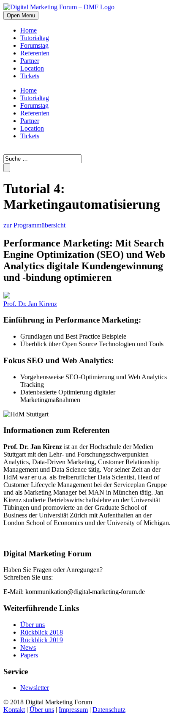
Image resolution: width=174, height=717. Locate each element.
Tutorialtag (34, 37)
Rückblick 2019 (41, 639)
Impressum (73, 709)
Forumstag (34, 45)
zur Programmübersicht (34, 225)
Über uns (32, 624)
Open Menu (21, 15)
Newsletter (34, 687)
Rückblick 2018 (41, 632)
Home (28, 30)
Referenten (34, 53)
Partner (29, 60)
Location (32, 68)
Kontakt (14, 709)
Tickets (29, 75)
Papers (29, 655)
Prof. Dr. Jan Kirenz (30, 303)
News (28, 647)
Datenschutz (108, 709)
